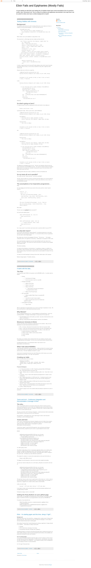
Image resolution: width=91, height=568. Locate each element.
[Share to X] (38, 261)
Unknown (59, 20)
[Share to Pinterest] (40, 261)
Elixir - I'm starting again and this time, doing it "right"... (34, 514)
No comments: (31, 261)
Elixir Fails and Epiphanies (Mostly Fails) (40, 5)
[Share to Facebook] (39, 261)
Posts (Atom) (24, 555)
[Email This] (35, 261)
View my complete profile (60, 22)
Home (38, 553)
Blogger (50, 564)
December (60, 28)
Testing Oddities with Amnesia (26, 21)
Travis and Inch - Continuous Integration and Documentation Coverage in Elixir (31, 400)
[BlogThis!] (36, 261)
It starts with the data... (24, 268)
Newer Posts (19, 553)
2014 (58, 27)
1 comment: (31, 548)
